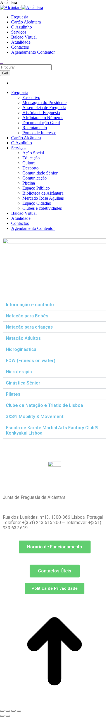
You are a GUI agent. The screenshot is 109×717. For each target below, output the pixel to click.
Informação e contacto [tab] (30, 304)
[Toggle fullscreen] (13, 711)
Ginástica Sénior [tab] (23, 383)
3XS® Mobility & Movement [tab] (34, 416)
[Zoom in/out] (19, 711)
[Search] (54, 67)
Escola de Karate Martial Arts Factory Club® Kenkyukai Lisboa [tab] (52, 430)
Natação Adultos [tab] (23, 338)
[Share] (8, 711)
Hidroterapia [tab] (19, 371)
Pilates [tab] (13, 394)
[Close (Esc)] (2, 711)
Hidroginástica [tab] (21, 349)
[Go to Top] (54, 704)
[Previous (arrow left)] (2, 716)
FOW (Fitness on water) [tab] (30, 360)
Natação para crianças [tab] (29, 327)
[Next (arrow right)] (8, 716)
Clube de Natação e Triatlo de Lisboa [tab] (44, 405)
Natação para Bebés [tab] (27, 316)
